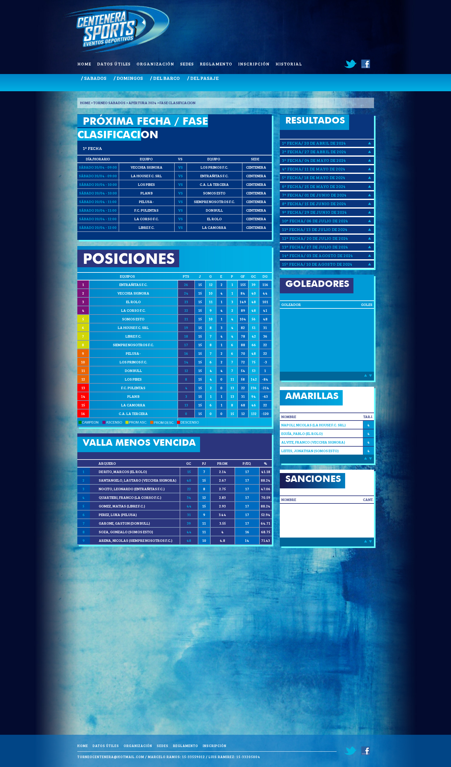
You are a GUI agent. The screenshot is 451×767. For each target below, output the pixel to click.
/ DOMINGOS (128, 78)
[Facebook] (365, 64)
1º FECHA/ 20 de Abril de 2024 (314, 143)
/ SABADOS (93, 78)
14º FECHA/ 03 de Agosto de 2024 (317, 255)
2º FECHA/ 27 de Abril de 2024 (314, 152)
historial (289, 64)
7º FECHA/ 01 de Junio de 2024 (314, 195)
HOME (85, 102)
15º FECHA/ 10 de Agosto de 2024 (317, 264)
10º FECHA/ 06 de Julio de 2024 (315, 221)
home (84, 64)
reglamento (216, 64)
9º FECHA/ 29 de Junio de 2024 (314, 212)
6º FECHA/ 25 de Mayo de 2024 (313, 186)
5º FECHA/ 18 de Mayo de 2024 (313, 177)
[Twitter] (350, 64)
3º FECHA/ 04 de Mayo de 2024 (314, 160)
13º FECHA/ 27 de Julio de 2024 (315, 247)
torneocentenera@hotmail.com (110, 756)
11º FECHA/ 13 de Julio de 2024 (314, 229)
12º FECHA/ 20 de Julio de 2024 (315, 238)
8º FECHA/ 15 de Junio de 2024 (314, 203)
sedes (187, 64)
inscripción (254, 64)
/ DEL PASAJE (203, 78)
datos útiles (114, 64)
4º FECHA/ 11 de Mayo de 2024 (313, 169)
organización (155, 64)
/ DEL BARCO (165, 78)
